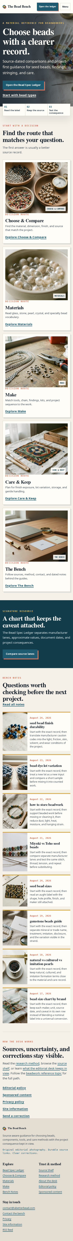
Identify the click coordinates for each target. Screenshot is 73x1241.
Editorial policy (14, 1088)
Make (6, 1186)
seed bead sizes (41, 885)
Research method (49, 1175)
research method (27, 1063)
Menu (65, 6)
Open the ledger (47, 6)
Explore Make (15, 411)
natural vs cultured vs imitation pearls (46, 961)
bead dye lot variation (46, 765)
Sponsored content (17, 1095)
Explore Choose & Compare (25, 237)
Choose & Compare (14, 1175)
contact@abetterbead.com (19, 1208)
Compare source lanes (20, 654)
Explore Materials (18, 324)
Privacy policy (13, 1102)
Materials (8, 1181)
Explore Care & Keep (20, 498)
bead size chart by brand (48, 998)
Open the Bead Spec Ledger (23, 85)
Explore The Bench (19, 585)
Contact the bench (14, 1213)
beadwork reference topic (44, 1073)
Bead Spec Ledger (13, 1170)
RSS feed (8, 1230)
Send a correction (16, 1116)
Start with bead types (19, 95)
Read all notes (13, 704)
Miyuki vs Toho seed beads (45, 845)
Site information (15, 1109)
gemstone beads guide (46, 921)
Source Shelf (46, 1170)
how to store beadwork (46, 804)
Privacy (7, 1219)
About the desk (48, 1181)
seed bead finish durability (41, 724)
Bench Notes (10, 1192)
